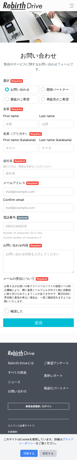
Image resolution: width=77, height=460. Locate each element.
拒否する (48, 453)
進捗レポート (53, 375)
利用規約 (12, 431)
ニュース (14, 381)
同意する (29, 453)
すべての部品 (17, 372)
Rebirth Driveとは (21, 363)
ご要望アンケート (56, 363)
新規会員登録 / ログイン (39, 406)
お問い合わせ (17, 391)
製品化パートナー (56, 388)
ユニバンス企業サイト (20, 425)
